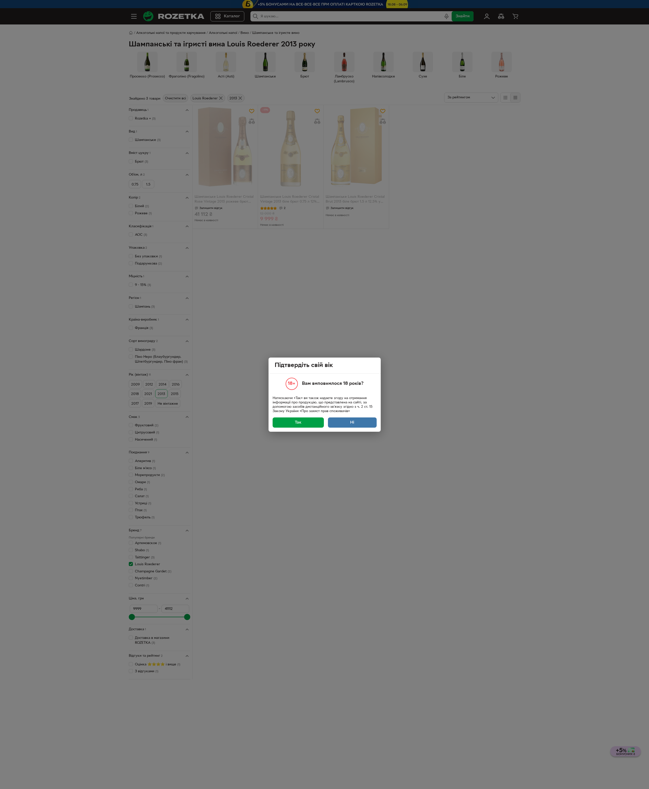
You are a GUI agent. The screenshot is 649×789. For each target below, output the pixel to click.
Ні (352, 422)
